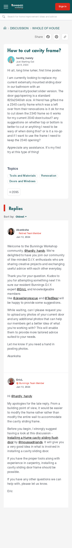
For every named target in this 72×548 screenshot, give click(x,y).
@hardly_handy (34, 250)
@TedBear (52, 298)
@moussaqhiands (30, 442)
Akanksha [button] (22, 229)
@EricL (21, 289)
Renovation (48, 176)
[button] (11, 59)
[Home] (5, 28)
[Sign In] (62, 6)
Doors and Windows (22, 181)
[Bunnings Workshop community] (17, 6)
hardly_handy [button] (24, 58)
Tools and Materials (22, 176)
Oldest (20, 217)
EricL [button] (19, 379)
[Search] (3, 16)
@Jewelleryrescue (25, 298)
